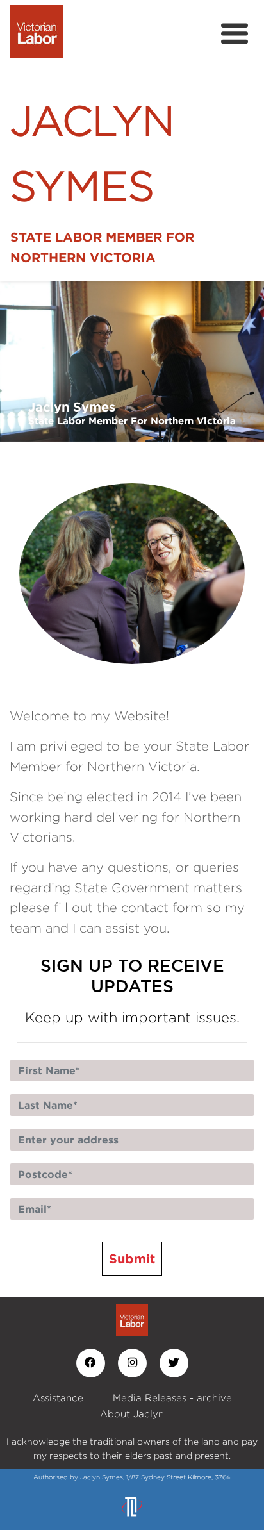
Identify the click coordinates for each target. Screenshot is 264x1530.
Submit (132, 1258)
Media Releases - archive (172, 1397)
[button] (20, 361)
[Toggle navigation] (234, 34)
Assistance (58, 1397)
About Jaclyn (132, 1413)
